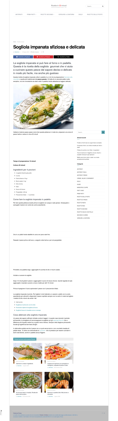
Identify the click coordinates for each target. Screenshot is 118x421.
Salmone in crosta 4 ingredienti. (24, 363)
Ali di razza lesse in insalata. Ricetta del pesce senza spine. (27, 393)
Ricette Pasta (81, 203)
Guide (79, 184)
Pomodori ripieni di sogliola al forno (27, 307)
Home (14, 41)
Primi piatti (31, 14)
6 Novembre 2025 (26, 396)
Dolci (81, 14)
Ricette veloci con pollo (85, 212)
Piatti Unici (80, 190)
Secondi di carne (82, 215)
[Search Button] (103, 6)
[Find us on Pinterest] (104, 413)
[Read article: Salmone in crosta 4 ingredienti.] (27, 353)
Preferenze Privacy (17, 413)
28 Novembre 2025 (58, 367)
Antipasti (19, 14)
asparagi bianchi (58, 320)
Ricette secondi (47, 14)
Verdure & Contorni (66, 14)
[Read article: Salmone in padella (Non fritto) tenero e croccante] (59, 382)
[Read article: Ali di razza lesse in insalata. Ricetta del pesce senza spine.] (27, 382)
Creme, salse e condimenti (85, 178)
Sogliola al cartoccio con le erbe (25, 305)
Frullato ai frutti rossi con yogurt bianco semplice (89, 143)
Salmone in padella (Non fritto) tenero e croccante (58, 393)
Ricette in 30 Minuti (44, 415)
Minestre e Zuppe (82, 187)
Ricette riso (81, 206)
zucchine (42, 330)
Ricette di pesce (20, 41)
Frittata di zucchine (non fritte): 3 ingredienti (88, 150)
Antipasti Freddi (82, 175)
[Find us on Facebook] (102, 413)
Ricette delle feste (95, 14)
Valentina (17, 52)
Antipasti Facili (82, 172)
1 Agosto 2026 (25, 365)
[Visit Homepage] (59, 6)
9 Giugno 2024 (25, 52)
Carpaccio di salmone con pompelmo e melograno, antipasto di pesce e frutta (58, 364)
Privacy (1, 413)
